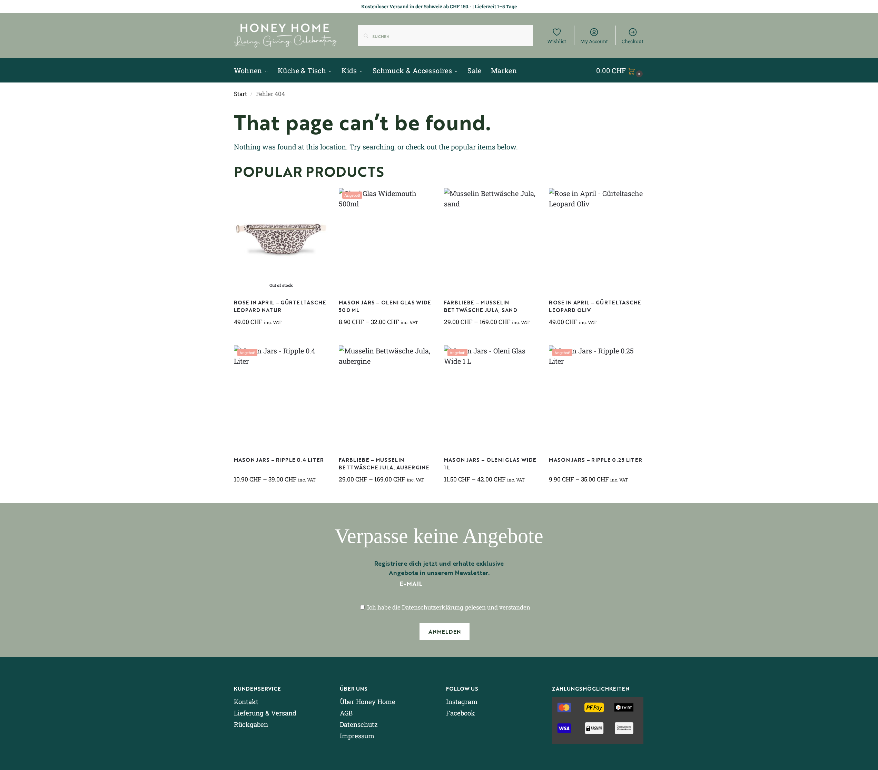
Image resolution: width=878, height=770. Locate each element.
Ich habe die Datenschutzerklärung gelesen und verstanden (448, 607)
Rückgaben (251, 724)
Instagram (461, 701)
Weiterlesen (281, 338)
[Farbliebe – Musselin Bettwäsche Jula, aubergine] (386, 397)
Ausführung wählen (386, 338)
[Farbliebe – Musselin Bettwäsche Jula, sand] (491, 240)
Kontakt (246, 701)
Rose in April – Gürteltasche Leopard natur (280, 306)
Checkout (632, 41)
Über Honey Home (367, 701)
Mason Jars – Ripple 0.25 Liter (595, 459)
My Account (594, 41)
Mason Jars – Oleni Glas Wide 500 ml (385, 306)
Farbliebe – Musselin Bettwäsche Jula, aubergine (384, 463)
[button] (620, 70)
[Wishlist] (318, 198)
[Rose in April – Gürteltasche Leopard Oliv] (596, 240)
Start (240, 94)
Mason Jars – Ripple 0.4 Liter (279, 459)
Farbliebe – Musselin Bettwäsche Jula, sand (480, 306)
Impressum (357, 735)
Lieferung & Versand (265, 713)
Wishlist (556, 41)
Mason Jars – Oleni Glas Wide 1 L (490, 463)
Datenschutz (358, 724)
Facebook (460, 713)
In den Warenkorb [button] (596, 338)
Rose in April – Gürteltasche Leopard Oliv (595, 306)
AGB (346, 713)
